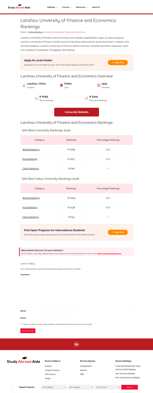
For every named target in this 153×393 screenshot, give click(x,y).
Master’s (83, 370)
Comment (25, 275)
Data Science (50, 374)
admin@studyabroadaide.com (109, 254)
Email (23, 318)
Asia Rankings (29, 159)
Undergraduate (86, 366)
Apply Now (119, 62)
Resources (80, 7)
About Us (96, 7)
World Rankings (31, 149)
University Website (76, 112)
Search (129, 387)
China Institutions (35, 32)
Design (47, 378)
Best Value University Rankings (128, 378)
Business (48, 366)
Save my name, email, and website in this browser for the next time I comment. (57, 324)
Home (23, 32)
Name (23, 311)
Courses (65, 7)
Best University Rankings (125, 374)
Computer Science (52, 370)
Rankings (51, 7)
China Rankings (30, 168)
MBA (82, 374)
